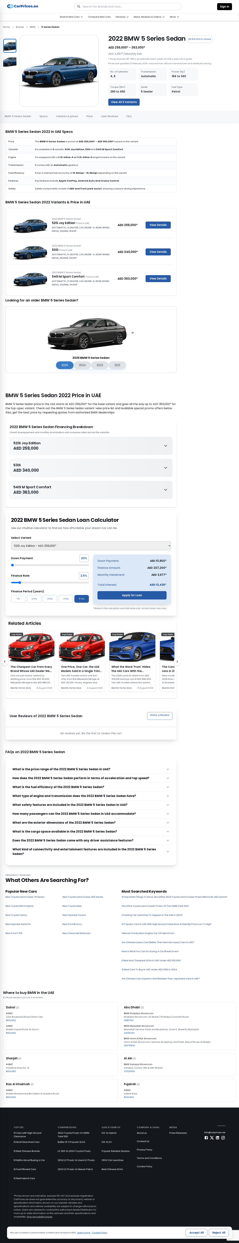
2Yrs (34, 598)
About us (142, 1133)
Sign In (224, 6)
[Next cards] (177, 661)
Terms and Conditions (149, 1158)
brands (20, 27)
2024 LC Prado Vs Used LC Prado (76, 1160)
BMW (33, 27)
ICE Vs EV (107, 1142)
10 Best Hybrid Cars (24, 1178)
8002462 (11, 1020)
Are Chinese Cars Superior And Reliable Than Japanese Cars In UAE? (161, 978)
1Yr (18, 598)
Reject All (218, 1233)
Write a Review (159, 715)
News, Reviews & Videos (147, 17)
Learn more (83, 1232)
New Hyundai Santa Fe (18, 924)
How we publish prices (39, 1216)
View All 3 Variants (124, 102)
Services (120, 17)
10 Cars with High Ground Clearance (27, 1134)
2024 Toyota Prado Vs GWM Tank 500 (73, 1134)
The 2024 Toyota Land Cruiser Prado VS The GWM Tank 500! (155, 906)
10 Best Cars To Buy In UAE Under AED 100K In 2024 (149, 969)
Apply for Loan (132, 595)
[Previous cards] (4, 661)
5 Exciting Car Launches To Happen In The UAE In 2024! (152, 915)
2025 (64, 365)
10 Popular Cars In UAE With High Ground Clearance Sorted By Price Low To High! (167, 924)
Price (89, 116)
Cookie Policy (144, 1166)
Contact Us (143, 1141)
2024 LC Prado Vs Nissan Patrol (75, 1169)
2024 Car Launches (113, 1160)
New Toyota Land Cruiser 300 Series (82, 897)
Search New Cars (70, 17)
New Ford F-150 (13, 933)
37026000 (129, 1071)
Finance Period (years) (27, 591)
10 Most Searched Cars (27, 1142)
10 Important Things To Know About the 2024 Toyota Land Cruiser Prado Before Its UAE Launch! (174, 897)
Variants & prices (67, 116)
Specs (44, 116)
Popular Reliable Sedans (116, 1151)
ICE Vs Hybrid (109, 1133)
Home (6, 27)
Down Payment (22, 558)
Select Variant (21, 538)
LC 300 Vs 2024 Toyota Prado (74, 1151)
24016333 (129, 1033)
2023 (100, 365)
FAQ (129, 116)
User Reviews (109, 116)
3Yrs (49, 598)
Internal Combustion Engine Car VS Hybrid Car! (148, 933)
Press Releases (178, 1133)
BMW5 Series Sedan (18, 116)
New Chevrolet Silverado (76, 933)
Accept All (196, 1233)
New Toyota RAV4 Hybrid (19, 906)
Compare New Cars (99, 17)
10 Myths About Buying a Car (29, 1160)
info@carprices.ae (214, 1132)
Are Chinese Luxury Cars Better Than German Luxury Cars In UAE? (158, 942)
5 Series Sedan (50, 27)
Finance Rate (20, 576)
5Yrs (81, 598)
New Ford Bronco (72, 924)
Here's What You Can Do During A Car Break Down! (150, 951)
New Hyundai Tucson (74, 915)
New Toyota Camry (16, 915)
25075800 (129, 1045)
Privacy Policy (144, 1149)
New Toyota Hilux (72, 906)
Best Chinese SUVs (112, 1169)
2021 (117, 365)
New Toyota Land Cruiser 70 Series (24, 897)
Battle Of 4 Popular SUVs (71, 1142)
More (173, 17)
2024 (82, 365)
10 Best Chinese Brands (27, 1151)
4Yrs (66, 598)
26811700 (128, 1020)
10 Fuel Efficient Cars (25, 1169)
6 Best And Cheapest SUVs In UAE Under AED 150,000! (151, 960)
